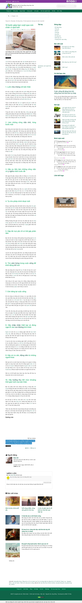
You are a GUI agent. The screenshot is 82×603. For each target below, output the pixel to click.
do (22, 71)
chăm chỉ (32, 364)
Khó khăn (23, 443)
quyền (25, 91)
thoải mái (21, 318)
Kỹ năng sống (58, 27)
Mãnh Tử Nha (68, 594)
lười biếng (28, 71)
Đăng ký (9, 1)
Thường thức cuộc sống (60, 39)
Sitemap (47, 589)
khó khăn (10, 192)
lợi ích (30, 403)
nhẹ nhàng (16, 87)
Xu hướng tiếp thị (44, 581)
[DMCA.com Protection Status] (41, 597)
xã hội (27, 181)
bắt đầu (30, 93)
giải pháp (24, 99)
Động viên (29, 443)
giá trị (30, 102)
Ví (22, 300)
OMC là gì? (65, 67)
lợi (19, 396)
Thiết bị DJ (22, 583)
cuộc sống (17, 67)
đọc (17, 399)
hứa (6, 211)
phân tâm (9, 69)
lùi (20, 194)
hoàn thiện (14, 80)
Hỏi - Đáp (59, 11)
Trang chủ (8, 11)
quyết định (10, 158)
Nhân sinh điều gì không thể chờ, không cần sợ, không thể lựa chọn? (69, 121)
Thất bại (19, 443)
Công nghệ (29, 11)
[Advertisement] (20, 428)
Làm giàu (36, 11)
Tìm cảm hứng (31, 441)
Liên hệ (63, 589)
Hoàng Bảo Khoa (17, 581)
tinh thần (14, 222)
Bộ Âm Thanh (60, 581)
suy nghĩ (10, 151)
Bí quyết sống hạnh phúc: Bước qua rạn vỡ (35, 544)
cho (15, 91)
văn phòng (8, 243)
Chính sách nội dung (34, 594)
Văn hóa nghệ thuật (45, 11)
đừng (27, 112)
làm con (20, 102)
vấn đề (24, 61)
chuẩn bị (26, 142)
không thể (17, 273)
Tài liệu (53, 11)
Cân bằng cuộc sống (11, 443)
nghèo (15, 286)
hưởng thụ (17, 380)
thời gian (17, 95)
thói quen (11, 78)
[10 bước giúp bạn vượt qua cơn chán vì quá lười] (20, 40)
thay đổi (19, 117)
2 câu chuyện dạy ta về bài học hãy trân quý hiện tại (45, 510)
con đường (19, 327)
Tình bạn (57, 32)
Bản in (28, 448)
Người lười (8, 332)
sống (31, 263)
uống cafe (18, 401)
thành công (18, 144)
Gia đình (57, 34)
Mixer (10, 583)
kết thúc (17, 132)
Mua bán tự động (30, 583)
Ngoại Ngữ (22, 11)
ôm (14, 239)
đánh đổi (28, 115)
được (31, 113)
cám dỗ (7, 67)
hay (21, 270)
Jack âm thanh (15, 583)
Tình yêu (57, 29)
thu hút (34, 238)
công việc (27, 69)
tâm (34, 61)
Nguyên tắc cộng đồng (51, 594)
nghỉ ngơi (27, 316)
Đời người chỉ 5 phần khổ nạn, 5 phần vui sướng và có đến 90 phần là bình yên (69, 127)
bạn (33, 80)
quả (35, 215)
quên (28, 305)
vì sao (24, 71)
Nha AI (39, 67)
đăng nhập (13, 475)
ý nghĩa (11, 171)
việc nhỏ (27, 122)
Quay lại (33, 448)
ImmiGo (53, 583)
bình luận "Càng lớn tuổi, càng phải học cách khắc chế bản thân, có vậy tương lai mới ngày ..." (64, 155)
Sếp (14, 313)
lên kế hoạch (32, 145)
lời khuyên (11, 365)
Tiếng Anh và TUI (26, 581)
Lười (6, 61)
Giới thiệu (25, 589)
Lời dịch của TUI (35, 581)
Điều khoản (25, 594)
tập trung (16, 249)
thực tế (34, 273)
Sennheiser (40, 66)
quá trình (12, 207)
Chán (13, 441)
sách (24, 399)
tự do (12, 314)
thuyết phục (8, 369)
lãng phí (22, 95)
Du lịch (41, 589)
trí (35, 239)
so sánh (14, 275)
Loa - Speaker (67, 581)
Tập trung (24, 441)
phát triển (19, 300)
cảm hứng (15, 263)
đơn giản (33, 206)
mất (30, 305)
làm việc (14, 140)
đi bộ (12, 155)
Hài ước (57, 30)
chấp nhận (16, 325)
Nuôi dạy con (58, 37)
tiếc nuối (32, 410)
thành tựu (7, 115)
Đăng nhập (16, 1)
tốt (15, 265)
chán (35, 298)
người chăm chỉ (28, 365)
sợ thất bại (21, 343)
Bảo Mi (15, 458)
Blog (31, 589)
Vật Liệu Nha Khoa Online (45, 583)
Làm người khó (47, 66)
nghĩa (26, 189)
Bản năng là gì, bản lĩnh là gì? (69, 62)
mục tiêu (29, 176)
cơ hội (14, 300)
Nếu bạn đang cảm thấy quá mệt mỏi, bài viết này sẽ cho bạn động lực (69, 132)
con (18, 332)
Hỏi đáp (36, 589)
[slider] (33, 29)
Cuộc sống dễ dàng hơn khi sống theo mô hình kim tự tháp (65, 92)
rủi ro (17, 346)
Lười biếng (8, 441)
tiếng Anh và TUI (52, 581)
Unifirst (13, 584)
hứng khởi (16, 190)
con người (33, 67)
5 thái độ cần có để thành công (31, 516)
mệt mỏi (30, 134)
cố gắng (26, 224)
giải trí (9, 303)
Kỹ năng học (58, 36)
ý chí (25, 190)
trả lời (13, 273)
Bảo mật (42, 594)
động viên (24, 355)
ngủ (27, 399)
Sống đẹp (15, 11)
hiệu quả (29, 99)
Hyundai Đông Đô (60, 583)
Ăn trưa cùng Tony (55, 589)
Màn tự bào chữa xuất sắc (68, 56)
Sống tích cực (18, 441)
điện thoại (19, 243)
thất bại (21, 104)
